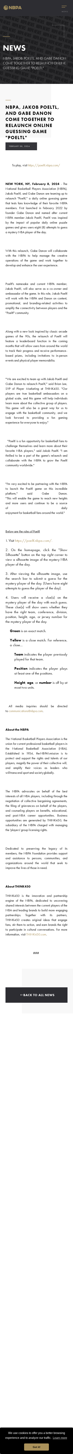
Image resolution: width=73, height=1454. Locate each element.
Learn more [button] (60, 1437)
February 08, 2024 (19, 146)
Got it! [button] (36, 1447)
